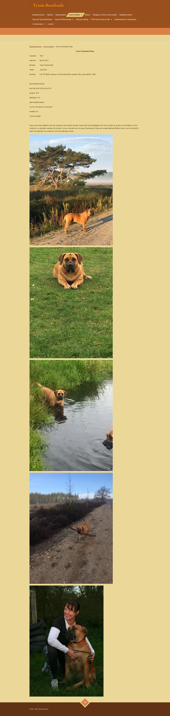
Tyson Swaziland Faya (64, 47)
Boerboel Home (35, 47)
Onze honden (49, 47)
